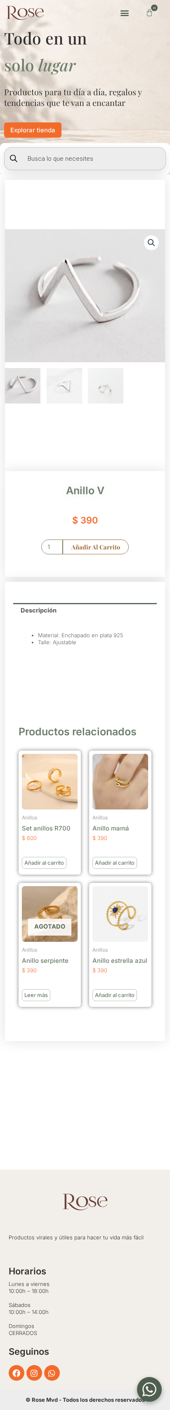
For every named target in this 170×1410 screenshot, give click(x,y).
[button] (125, 12)
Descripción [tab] (39, 610)
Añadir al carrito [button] (44, 862)
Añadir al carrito (95, 547)
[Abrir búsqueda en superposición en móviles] (85, 158)
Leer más (36, 995)
